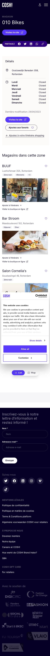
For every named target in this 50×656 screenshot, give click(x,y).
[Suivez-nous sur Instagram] (31, 481)
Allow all (25, 349)
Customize (23, 358)
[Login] (40, 5)
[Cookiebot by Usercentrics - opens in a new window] (35, 296)
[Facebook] (19, 44)
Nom (5, 428)
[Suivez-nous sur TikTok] (6, 489)
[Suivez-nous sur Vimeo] (40, 481)
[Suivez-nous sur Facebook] (14, 481)
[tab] (18, 372)
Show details (36, 340)
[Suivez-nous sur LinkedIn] (23, 481)
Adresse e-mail (9, 442)
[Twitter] (25, 44)
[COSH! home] (7, 5)
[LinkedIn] (31, 44)
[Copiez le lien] (43, 44)
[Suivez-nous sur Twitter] (6, 481)
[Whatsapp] (37, 44)
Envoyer (9, 460)
